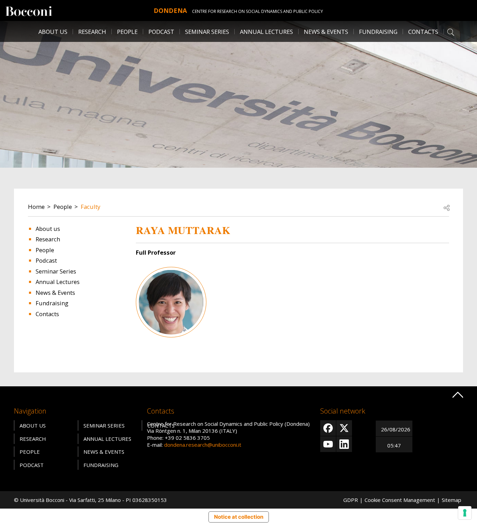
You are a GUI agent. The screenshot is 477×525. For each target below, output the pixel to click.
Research (48, 239)
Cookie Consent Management (400, 499)
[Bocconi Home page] (28, 10)
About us (52, 31)
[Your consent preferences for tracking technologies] (464, 512)
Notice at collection (238, 516)
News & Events (326, 31)
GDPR (350, 499)
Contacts (423, 31)
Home (36, 207)
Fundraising (378, 31)
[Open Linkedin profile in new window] (344, 444)
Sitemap (451, 499)
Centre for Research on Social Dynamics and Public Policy (257, 11)
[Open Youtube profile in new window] (328, 444)
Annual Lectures (266, 31)
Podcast (161, 31)
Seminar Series (207, 31)
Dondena (170, 10)
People (62, 207)
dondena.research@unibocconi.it (202, 444)
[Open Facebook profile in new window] (328, 428)
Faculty (90, 207)
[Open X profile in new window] (344, 428)
